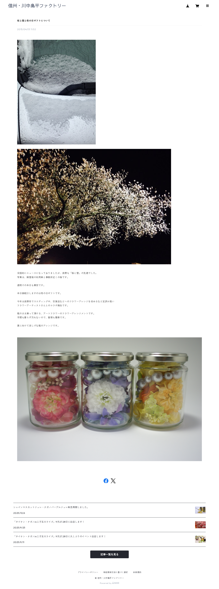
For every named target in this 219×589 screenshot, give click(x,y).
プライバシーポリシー (88, 572)
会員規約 (137, 572)
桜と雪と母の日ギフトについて (33, 20)
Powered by (106, 583)
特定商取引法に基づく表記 (115, 572)
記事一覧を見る (109, 554)
